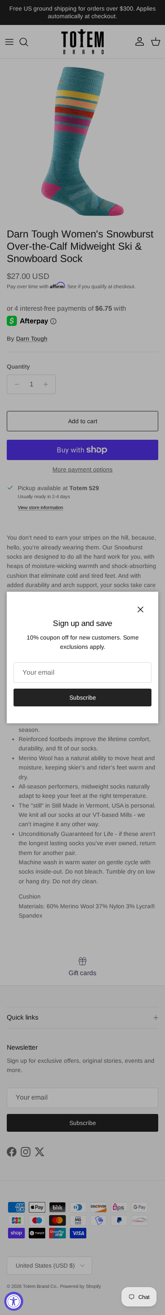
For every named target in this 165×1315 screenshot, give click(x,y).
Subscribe (82, 697)
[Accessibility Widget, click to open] (13, 1301)
